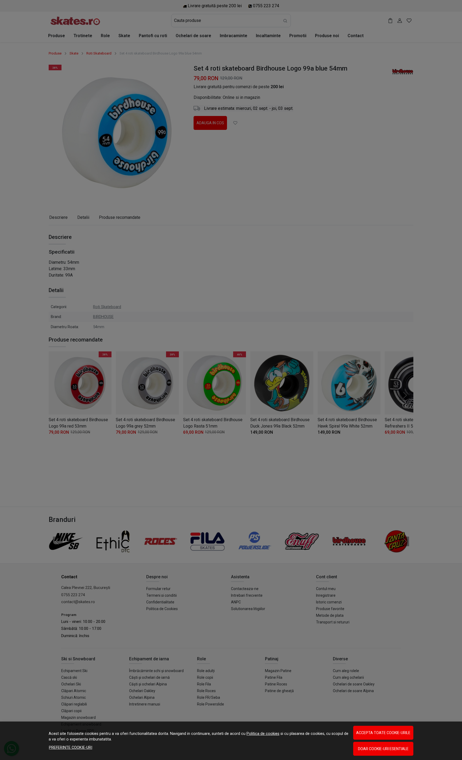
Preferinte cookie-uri (70, 747)
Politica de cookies (263, 733)
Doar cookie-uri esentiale (383, 749)
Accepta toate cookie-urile (383, 733)
